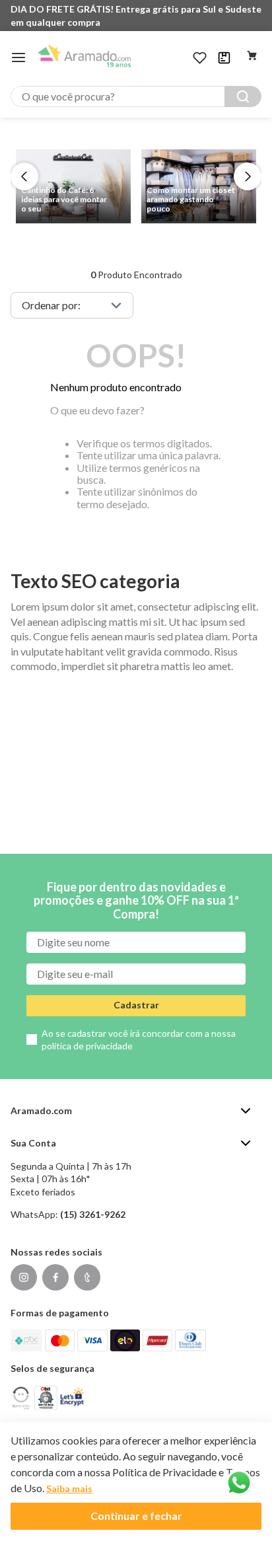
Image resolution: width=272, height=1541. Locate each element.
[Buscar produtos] (243, 96)
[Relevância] (72, 305)
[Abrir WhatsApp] (239, 1483)
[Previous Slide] (24, 176)
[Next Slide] (247, 176)
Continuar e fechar (136, 1515)
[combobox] (136, 96)
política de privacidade (87, 1045)
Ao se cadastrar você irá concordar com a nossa (139, 1040)
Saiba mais (69, 1488)
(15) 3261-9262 (92, 1214)
